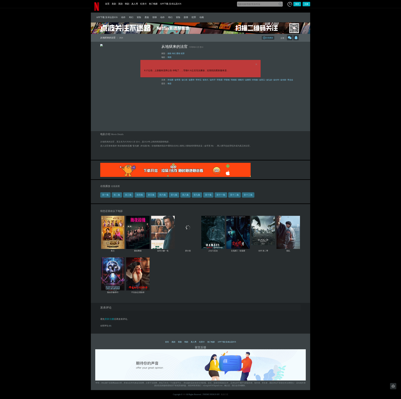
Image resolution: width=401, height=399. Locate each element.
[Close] (256, 64)
